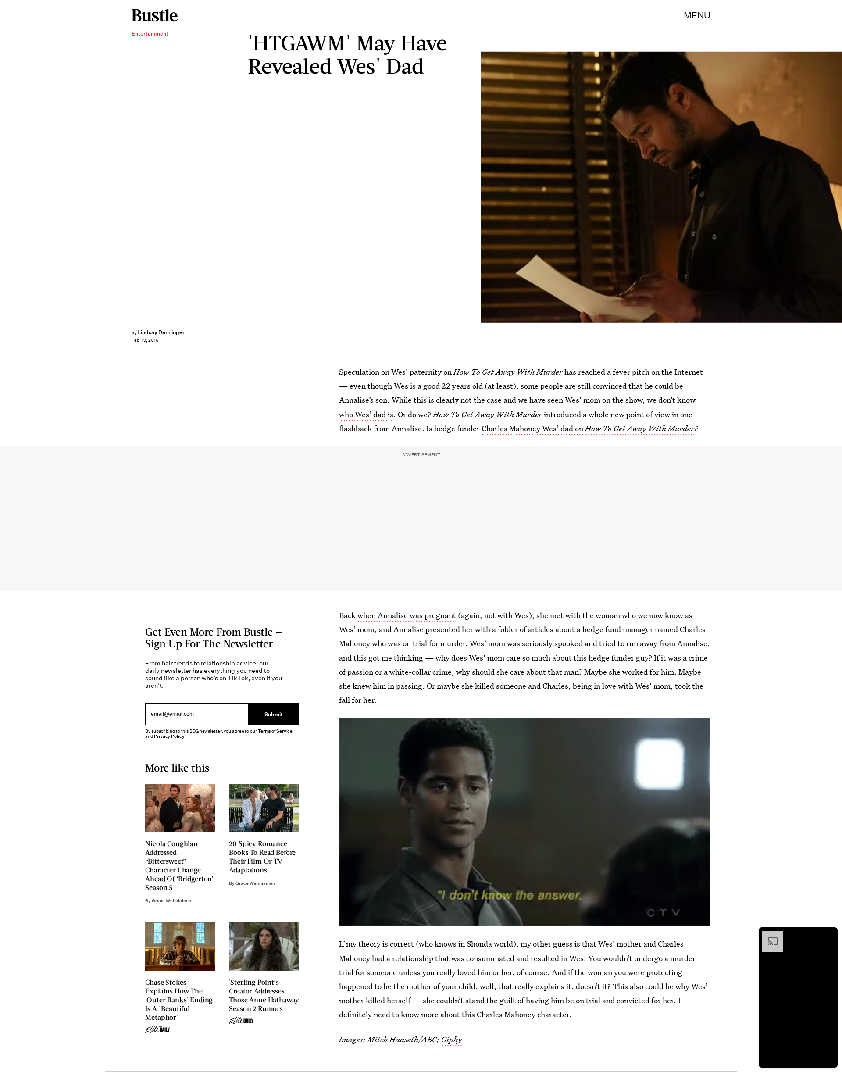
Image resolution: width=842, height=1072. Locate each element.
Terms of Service (275, 731)
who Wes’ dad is (366, 414)
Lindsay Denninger (161, 332)
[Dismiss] (828, 935)
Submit (273, 714)
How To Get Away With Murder (639, 428)
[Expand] (768, 935)
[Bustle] (155, 15)
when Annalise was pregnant (406, 615)
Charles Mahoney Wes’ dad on (533, 428)
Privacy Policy (169, 736)
